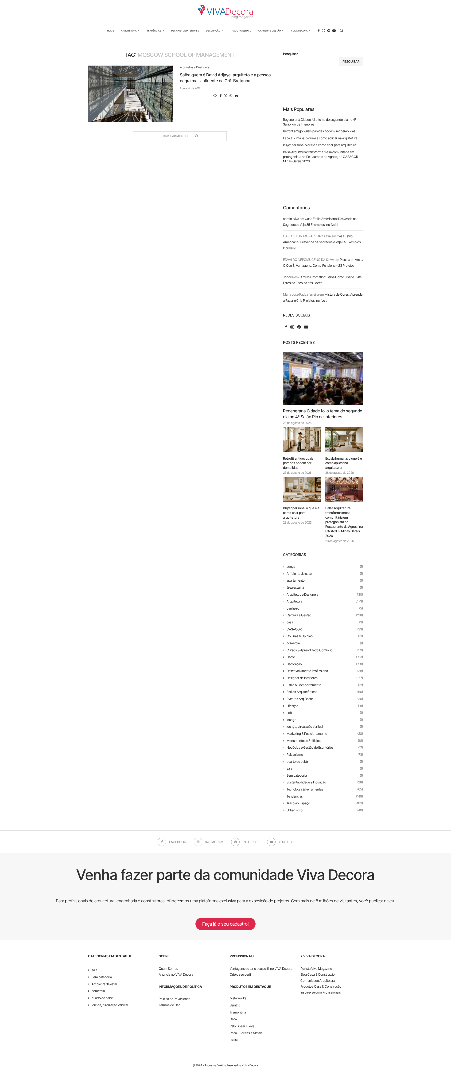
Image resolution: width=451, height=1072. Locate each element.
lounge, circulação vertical (325, 726)
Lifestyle (325, 706)
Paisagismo (325, 754)
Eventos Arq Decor (325, 699)
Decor (325, 657)
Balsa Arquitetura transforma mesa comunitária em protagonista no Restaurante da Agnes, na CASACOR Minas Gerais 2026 (320, 156)
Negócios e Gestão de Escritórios (325, 747)
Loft (325, 713)
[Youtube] (334, 30)
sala (325, 768)
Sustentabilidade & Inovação (325, 782)
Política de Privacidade (174, 999)
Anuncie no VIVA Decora (176, 974)
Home (110, 30)
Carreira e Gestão (269, 30)
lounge (325, 720)
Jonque (288, 277)
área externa (325, 587)
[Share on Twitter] (225, 96)
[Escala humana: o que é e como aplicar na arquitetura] (344, 439)
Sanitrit (235, 1005)
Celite (234, 1040)
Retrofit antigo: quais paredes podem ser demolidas (319, 131)
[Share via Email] (236, 96)
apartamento (325, 580)
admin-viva (291, 219)
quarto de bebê (325, 761)
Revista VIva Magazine (316, 968)
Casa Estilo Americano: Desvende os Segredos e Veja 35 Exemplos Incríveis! (322, 242)
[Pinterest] (328, 30)
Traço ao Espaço (240, 30)
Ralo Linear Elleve (242, 1026)
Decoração (213, 30)
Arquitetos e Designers (325, 594)
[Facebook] (319, 30)
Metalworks (238, 998)
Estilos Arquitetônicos (325, 692)
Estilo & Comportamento (325, 685)
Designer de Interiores (185, 30)
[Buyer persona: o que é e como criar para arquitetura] (302, 489)
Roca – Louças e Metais (246, 1033)
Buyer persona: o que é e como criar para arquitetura (319, 145)
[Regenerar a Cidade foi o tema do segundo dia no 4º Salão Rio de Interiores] (323, 378)
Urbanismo (325, 810)
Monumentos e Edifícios (325, 741)
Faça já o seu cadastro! (225, 924)
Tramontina (238, 1012)
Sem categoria (325, 775)
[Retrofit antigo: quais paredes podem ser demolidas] (302, 439)
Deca (233, 1019)
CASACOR (325, 629)
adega (325, 566)
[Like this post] (215, 96)
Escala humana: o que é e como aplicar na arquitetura (320, 138)
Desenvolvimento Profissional (325, 671)
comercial (325, 643)
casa (325, 622)
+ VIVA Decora (299, 30)
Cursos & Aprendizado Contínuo (325, 650)
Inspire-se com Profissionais (320, 992)
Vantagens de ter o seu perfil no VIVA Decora (261, 968)
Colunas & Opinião (325, 636)
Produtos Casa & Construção (320, 986)
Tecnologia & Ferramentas (325, 789)
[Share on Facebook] (221, 96)
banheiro (325, 608)
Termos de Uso (169, 1005)
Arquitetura (129, 30)
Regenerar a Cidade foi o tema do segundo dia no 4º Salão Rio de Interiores (322, 413)
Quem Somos (168, 968)
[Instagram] (323, 30)
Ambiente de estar (325, 573)
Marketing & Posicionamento (325, 734)
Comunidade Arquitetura (317, 980)
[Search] (341, 30)
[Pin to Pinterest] (230, 96)
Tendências (154, 30)
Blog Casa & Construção (317, 974)
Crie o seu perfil (241, 974)
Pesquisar (290, 54)
